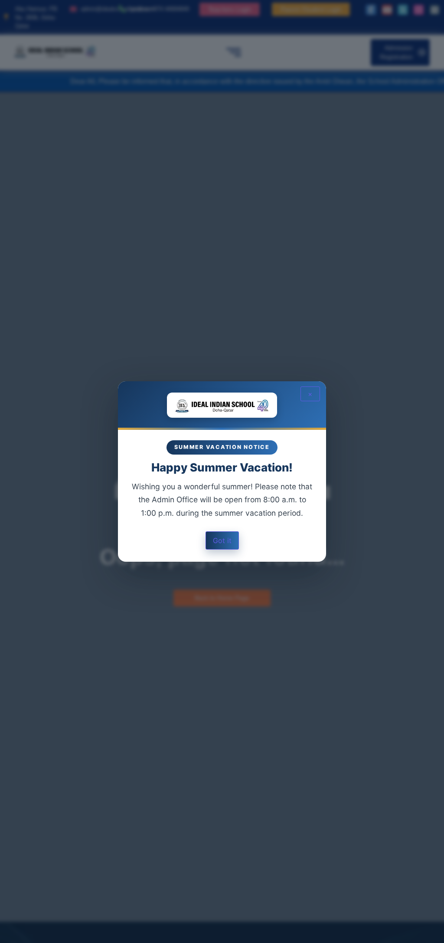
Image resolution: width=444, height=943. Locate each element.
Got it (222, 540)
